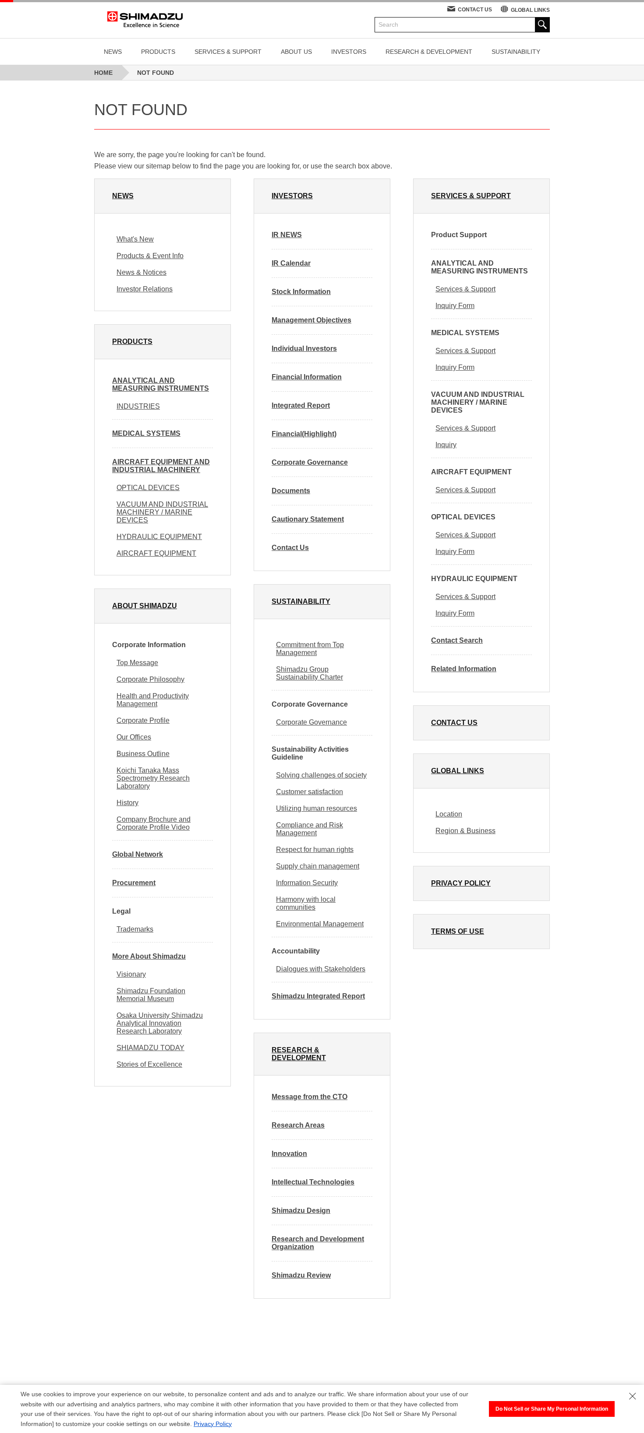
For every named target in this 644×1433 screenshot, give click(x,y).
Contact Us (290, 547)
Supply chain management (317, 866)
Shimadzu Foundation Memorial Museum (151, 994)
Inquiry (445, 444)
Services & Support (465, 289)
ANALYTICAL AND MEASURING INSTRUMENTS (160, 384)
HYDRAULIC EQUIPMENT (159, 536)
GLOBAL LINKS (530, 10)
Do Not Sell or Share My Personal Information (551, 1409)
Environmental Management (320, 924)
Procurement (134, 882)
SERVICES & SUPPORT (228, 51)
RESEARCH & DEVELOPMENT (429, 51)
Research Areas (298, 1125)
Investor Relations (145, 289)
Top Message (137, 662)
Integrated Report (301, 405)
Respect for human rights (315, 849)
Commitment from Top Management (310, 648)
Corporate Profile (143, 720)
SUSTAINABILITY (516, 51)
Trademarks (135, 929)
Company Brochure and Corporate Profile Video (154, 823)
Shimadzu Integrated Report (318, 996)
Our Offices (134, 737)
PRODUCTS (158, 51)
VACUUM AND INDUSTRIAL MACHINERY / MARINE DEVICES (162, 512)
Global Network (137, 854)
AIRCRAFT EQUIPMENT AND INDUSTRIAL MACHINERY (161, 465)
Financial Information (307, 377)
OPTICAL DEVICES (148, 487)
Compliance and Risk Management (309, 829)
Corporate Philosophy (150, 679)
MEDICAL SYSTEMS (146, 433)
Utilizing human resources (316, 808)
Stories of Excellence (149, 1064)
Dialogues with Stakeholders (320, 969)
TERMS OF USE (457, 931)
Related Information (463, 669)
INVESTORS (348, 51)
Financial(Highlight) (304, 434)
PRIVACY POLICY (461, 883)
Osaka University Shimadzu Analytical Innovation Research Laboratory (160, 1023)
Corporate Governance (310, 462)
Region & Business (465, 830)
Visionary (131, 974)
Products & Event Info (150, 255)
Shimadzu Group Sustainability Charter (309, 673)
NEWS (113, 51)
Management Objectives (311, 320)
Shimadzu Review (301, 1275)
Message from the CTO (309, 1096)
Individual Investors (304, 348)
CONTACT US (475, 10)
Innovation (289, 1153)
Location (448, 814)
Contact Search (457, 640)
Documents (291, 490)
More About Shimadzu (149, 956)
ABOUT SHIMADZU (144, 606)
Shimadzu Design (301, 1210)
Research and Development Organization (318, 1243)
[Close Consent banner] (632, 1396)
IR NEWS (287, 234)
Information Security (307, 882)
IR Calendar (291, 263)
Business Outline (143, 753)
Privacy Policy (213, 1423)
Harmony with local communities (306, 903)
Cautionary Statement (308, 519)
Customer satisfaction (309, 791)
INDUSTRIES (138, 406)
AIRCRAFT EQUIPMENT (156, 553)
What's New (135, 239)
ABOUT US (296, 51)
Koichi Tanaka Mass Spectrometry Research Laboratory (153, 778)
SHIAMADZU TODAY (150, 1047)
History (127, 802)
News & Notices (141, 272)
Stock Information (301, 291)
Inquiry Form (454, 305)
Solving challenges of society (321, 775)
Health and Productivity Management (153, 700)
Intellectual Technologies (313, 1182)
